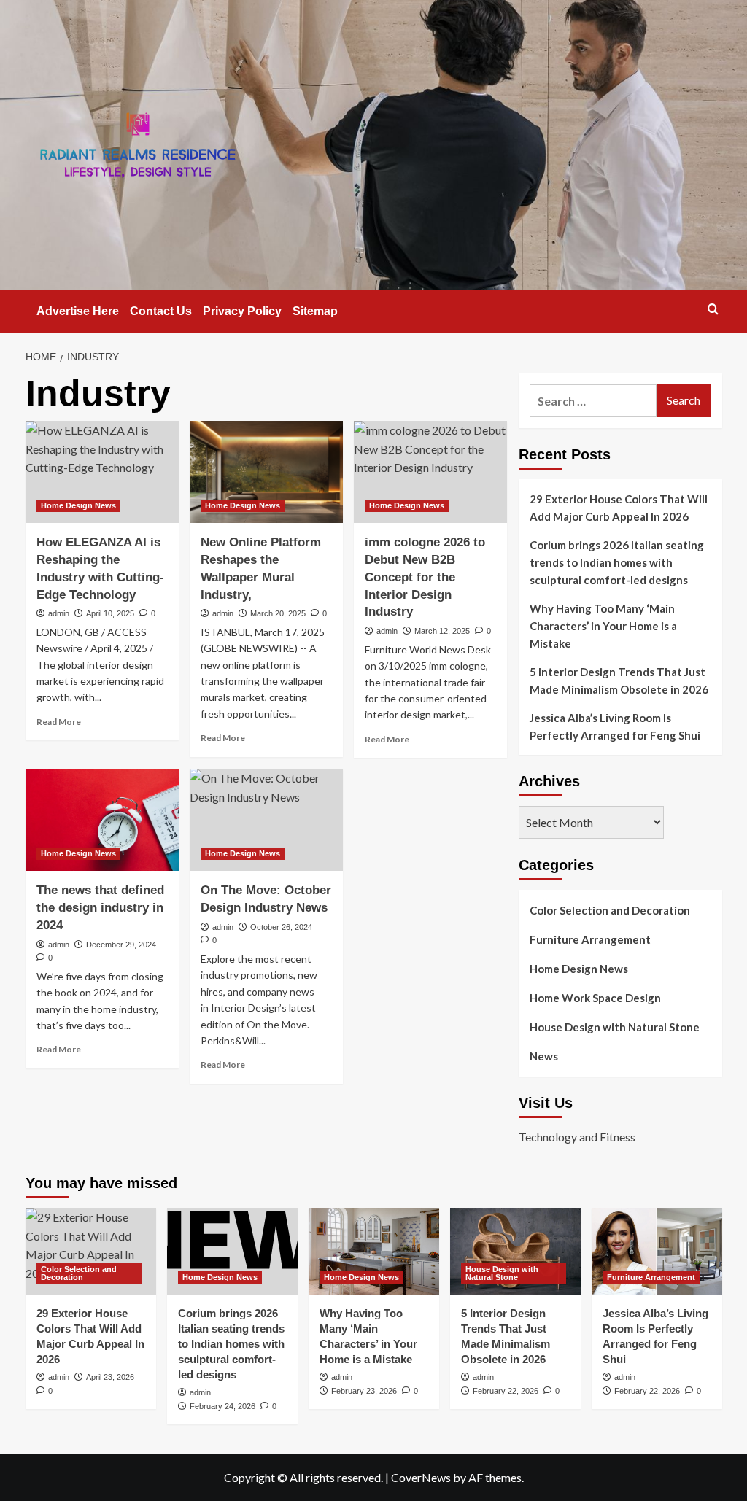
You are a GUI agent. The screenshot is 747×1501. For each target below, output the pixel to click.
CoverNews (421, 1477)
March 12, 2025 (442, 631)
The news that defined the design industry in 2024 (100, 907)
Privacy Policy (242, 311)
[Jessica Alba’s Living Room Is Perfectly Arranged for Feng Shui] (657, 1251)
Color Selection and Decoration (610, 910)
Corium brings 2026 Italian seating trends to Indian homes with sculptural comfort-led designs (617, 562)
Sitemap (315, 311)
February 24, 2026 (222, 1406)
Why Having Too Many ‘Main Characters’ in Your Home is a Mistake (603, 626)
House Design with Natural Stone (615, 1026)
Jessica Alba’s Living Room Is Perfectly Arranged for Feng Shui (615, 726)
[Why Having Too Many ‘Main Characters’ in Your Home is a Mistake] (374, 1251)
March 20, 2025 (278, 613)
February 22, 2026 (505, 1390)
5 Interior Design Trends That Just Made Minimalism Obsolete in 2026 (619, 680)
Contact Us (161, 311)
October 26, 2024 (281, 927)
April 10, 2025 (110, 613)
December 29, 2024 (121, 944)
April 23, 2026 (110, 1377)
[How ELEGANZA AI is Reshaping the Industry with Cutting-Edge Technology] (102, 472)
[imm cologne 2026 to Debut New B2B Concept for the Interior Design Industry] (430, 472)
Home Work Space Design (595, 997)
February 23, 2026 (364, 1390)
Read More (58, 721)
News (544, 1056)
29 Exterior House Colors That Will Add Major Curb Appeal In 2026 (619, 507)
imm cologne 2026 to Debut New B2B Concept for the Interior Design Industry (425, 576)
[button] (713, 309)
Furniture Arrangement (590, 939)
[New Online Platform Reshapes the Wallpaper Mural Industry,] (266, 472)
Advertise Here (77, 311)
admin (58, 613)
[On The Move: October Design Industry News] (266, 820)
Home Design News (78, 505)
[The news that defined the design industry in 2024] (102, 820)
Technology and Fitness (577, 1137)
